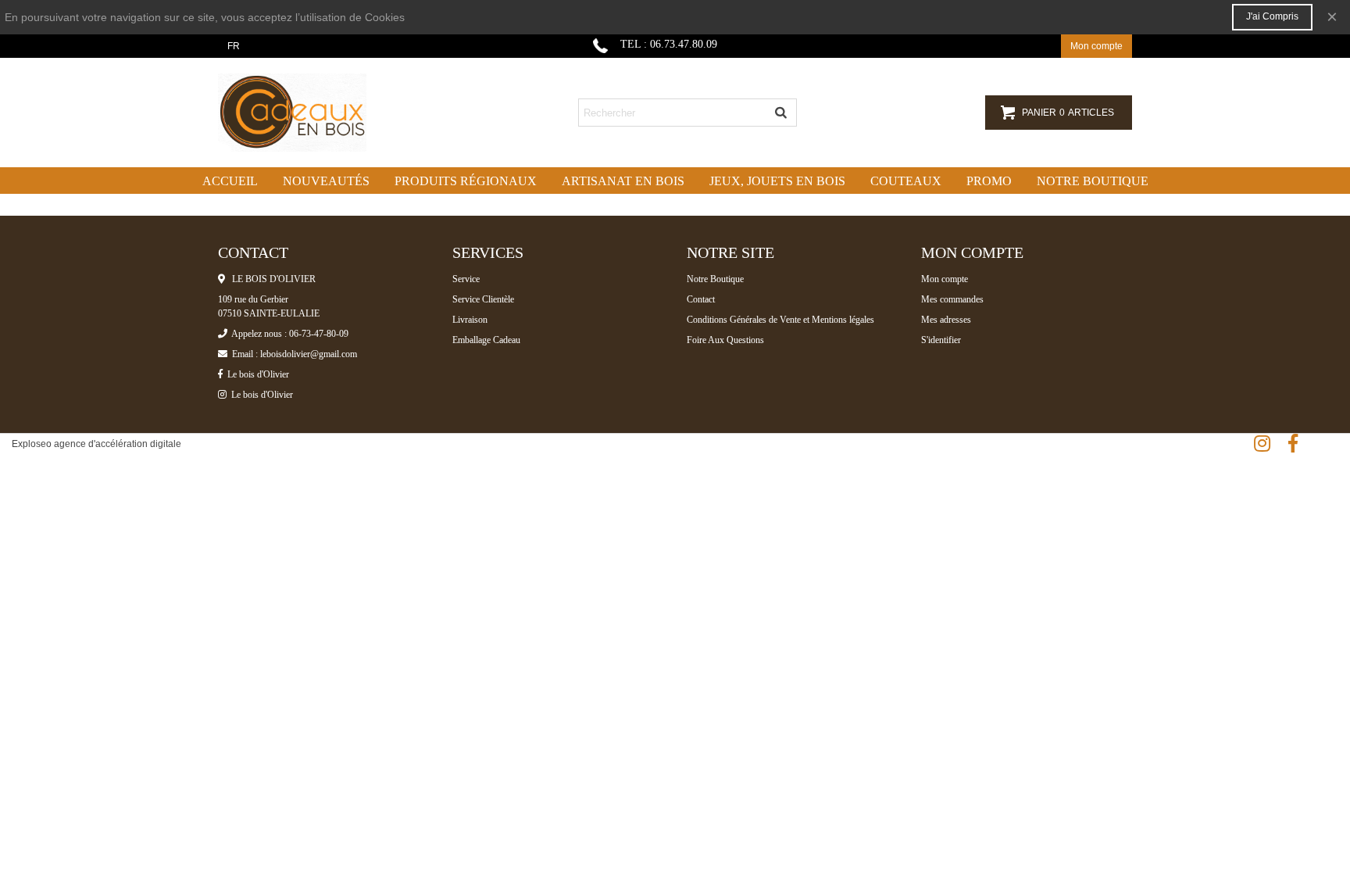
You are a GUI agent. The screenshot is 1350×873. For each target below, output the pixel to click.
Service (466, 279)
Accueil (230, 181)
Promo (989, 181)
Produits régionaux (466, 181)
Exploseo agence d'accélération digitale (96, 443)
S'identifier (941, 340)
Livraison (470, 319)
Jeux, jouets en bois (777, 181)
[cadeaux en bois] (304, 112)
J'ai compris (1272, 16)
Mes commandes (952, 299)
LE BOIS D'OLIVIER (270, 279)
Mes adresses (946, 319)
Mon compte (944, 279)
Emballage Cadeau (486, 340)
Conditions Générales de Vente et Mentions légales (780, 319)
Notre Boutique (715, 279)
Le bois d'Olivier (256, 374)
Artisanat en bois (623, 181)
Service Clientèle (483, 299)
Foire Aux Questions (725, 340)
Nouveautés (326, 181)
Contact (701, 299)
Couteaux (905, 181)
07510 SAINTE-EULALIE (269, 313)
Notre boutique (1092, 181)
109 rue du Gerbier (253, 299)
